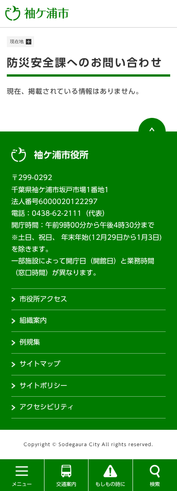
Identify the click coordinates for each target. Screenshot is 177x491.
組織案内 (33, 320)
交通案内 (66, 483)
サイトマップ (40, 363)
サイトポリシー (43, 385)
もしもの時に (110, 483)
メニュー (22, 483)
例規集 (30, 342)
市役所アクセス (43, 299)
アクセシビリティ (47, 406)
